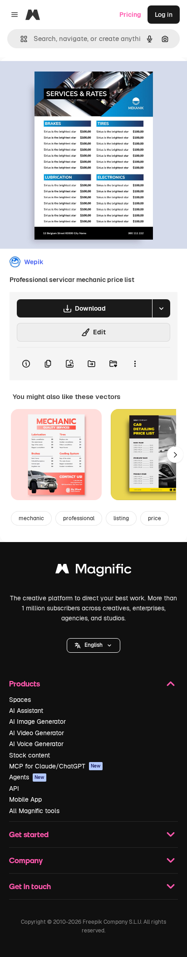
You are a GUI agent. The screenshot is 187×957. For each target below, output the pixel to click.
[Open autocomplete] (20, 39)
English (93, 645)
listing (121, 518)
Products (24, 683)
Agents (26, 777)
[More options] (135, 364)
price (154, 518)
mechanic (31, 518)
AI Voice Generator (36, 744)
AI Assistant (26, 710)
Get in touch (30, 886)
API (14, 788)
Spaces (20, 700)
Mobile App (25, 799)
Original (58, 78)
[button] (93, 645)
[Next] (175, 454)
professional (78, 518)
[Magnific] (93, 571)
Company (26, 860)
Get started (29, 834)
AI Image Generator (37, 721)
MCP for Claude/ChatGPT (55, 766)
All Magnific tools (34, 811)
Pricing (130, 14)
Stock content (29, 755)
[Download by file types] (161, 308)
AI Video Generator (36, 733)
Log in (163, 14)
